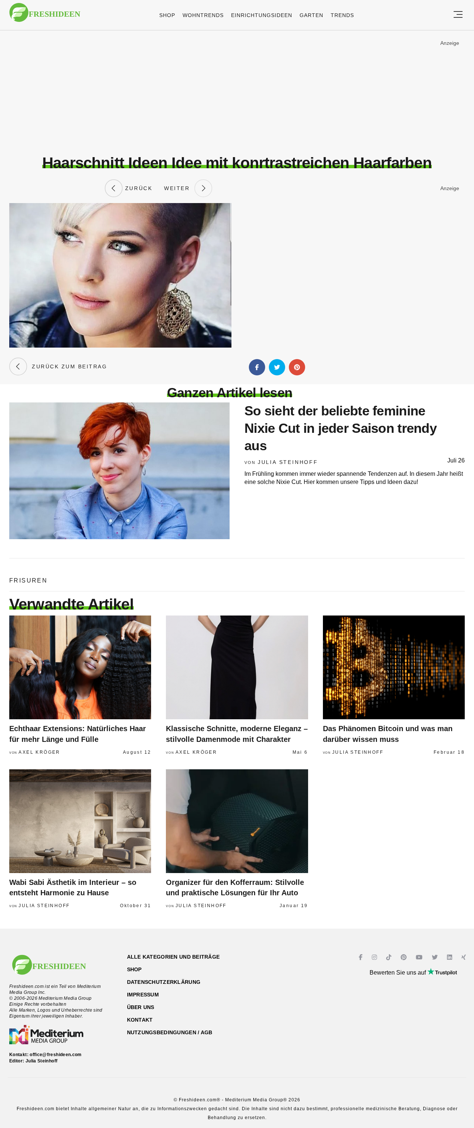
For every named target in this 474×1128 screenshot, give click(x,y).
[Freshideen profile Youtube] (420, 957)
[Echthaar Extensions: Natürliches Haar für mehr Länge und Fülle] (80, 667)
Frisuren (28, 580)
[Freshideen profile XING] (464, 957)
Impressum (143, 995)
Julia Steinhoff (288, 462)
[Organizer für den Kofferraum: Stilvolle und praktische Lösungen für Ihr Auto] (237, 821)
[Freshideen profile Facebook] (361, 957)
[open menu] (458, 15)
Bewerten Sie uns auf (398, 972)
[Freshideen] (44, 16)
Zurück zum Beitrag (67, 366)
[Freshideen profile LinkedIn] (450, 957)
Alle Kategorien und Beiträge (173, 957)
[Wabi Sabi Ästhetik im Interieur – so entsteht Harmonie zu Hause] (80, 821)
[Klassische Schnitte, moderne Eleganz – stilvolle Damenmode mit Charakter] (237, 667)
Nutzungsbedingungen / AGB (170, 1032)
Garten (311, 15)
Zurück (137, 188)
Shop (167, 15)
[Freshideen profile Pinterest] (404, 957)
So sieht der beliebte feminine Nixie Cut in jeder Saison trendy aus (340, 428)
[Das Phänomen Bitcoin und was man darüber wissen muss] (394, 667)
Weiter (179, 188)
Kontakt (140, 1020)
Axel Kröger (39, 752)
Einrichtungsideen (261, 15)
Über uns (140, 1007)
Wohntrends (203, 15)
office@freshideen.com (56, 1054)
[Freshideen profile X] (436, 957)
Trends (342, 15)
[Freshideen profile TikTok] (389, 957)
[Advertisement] (237, 92)
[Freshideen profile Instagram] (375, 957)
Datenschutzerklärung (164, 982)
